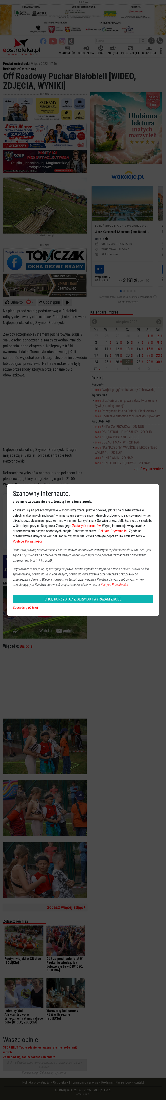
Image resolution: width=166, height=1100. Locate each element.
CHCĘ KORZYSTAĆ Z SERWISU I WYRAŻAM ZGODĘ (83, 599)
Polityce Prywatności (112, 531)
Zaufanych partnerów (86, 526)
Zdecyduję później (25, 607)
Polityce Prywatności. (115, 585)
